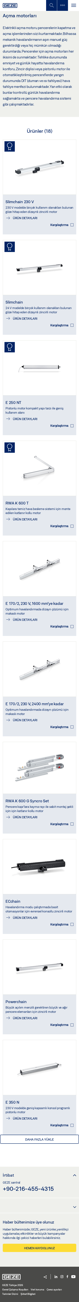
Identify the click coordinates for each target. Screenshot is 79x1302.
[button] (45, 1277)
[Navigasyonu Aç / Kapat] (73, 5)
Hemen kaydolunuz (39, 1248)
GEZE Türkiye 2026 (12, 1285)
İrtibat (8, 1175)
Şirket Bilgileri (28, 1293)
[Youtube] (73, 1277)
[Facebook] (67, 1277)
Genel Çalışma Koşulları (15, 1289)
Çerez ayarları (54, 1289)
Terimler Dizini (10, 1293)
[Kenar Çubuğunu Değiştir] (62, 5)
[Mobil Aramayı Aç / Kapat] (51, 5)
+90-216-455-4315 (28, 1188)
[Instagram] (62, 1277)
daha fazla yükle (39, 1139)
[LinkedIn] (56, 1277)
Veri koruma (37, 1289)
